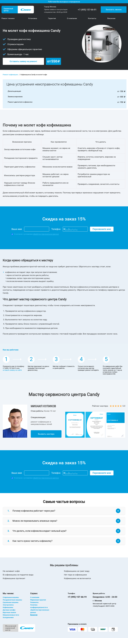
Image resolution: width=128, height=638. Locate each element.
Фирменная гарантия (38, 600)
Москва (53, 7)
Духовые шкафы (9, 610)
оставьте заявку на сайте (12, 370)
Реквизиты (34, 602)
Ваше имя (17, 229)
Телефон (55, 229)
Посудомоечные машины (12, 600)
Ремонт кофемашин (10, 75)
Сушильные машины (10, 602)
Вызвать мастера (46, 434)
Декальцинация (14, 91)
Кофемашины (8, 607)
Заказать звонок (114, 9)
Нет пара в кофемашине (75, 575)
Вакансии (33, 615)
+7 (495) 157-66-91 (87, 9)
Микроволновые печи (11, 615)
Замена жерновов (15, 97)
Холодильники (8, 617)
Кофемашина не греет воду (77, 571)
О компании (34, 597)
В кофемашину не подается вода (18, 575)
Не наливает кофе (11, 571)
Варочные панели (9, 612)
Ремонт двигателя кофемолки (20, 102)
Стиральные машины (11, 597)
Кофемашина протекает (14, 578)
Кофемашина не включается (77, 578)
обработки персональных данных (46, 234)
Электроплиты (8, 605)
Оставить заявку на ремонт (23, 61)
